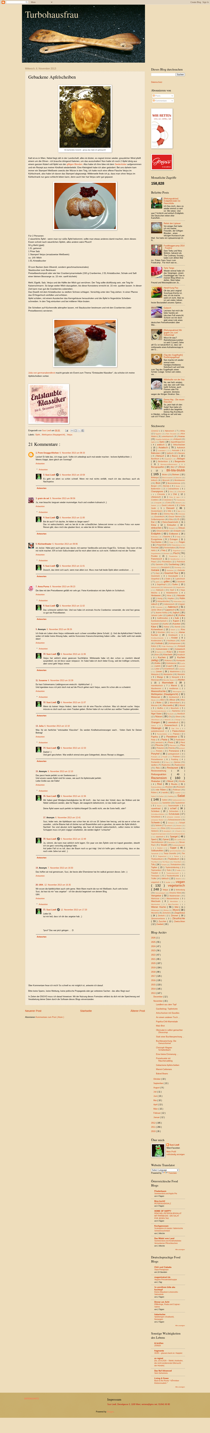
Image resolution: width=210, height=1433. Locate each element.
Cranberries (181, 500)
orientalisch (173, 722)
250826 (157, 1346)
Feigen (182, 542)
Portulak (154, 757)
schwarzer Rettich (157, 820)
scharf (174, 808)
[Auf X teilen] (79, 430)
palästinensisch (158, 731)
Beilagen (181, 459)
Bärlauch (160, 456)
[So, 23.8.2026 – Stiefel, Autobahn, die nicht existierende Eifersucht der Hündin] (168, 1363)
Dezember (158, 996)
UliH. (41, 885)
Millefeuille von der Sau (174, 379)
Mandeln (181, 674)
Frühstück (181, 562)
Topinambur (156, 870)
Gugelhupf (162, 584)
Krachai (159, 652)
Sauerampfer (174, 806)
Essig (178, 537)
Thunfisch (155, 862)
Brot (158, 483)
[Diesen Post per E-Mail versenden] (72, 430)
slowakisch (167, 831)
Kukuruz (168, 660)
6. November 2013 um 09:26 (59, 629)
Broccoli (166, 480)
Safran (161, 796)
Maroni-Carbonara (164, 1069)
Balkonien (156, 453)
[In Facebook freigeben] (82, 430)
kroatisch (181, 655)
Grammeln (156, 576)
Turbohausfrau (52, 14)
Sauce (160, 806)
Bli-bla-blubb (175, 470)
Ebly (171, 519)
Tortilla (178, 870)
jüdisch (170, 615)
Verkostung (180, 890)
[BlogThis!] (75, 430)
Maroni (174, 685)
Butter (178, 486)
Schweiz (171, 823)
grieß (158, 582)
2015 (153, 984)
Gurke (175, 584)
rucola (165, 792)
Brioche (179, 477)
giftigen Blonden (74, 164)
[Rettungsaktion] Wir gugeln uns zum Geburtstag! (173, 332)
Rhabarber (156, 781)
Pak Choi (176, 728)
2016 (153, 980)
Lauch (170, 666)
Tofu (153, 864)
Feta (163, 550)
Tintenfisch (178, 862)
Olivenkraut (155, 720)
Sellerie (158, 825)
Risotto (175, 784)
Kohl (183, 641)
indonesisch (169, 604)
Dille (170, 511)
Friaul (154, 562)
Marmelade (169, 682)
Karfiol (166, 624)
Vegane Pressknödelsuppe (165, 1279)
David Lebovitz (169, 505)
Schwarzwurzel (174, 820)
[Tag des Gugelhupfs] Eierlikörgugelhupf (173, 356)
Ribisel (170, 781)
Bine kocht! (159, 1201)
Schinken (156, 811)
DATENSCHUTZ (31, 1398)
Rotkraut (177, 790)
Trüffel (154, 878)
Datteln (154, 505)
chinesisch (156, 497)
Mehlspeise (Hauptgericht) (54, 435)
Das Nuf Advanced (163, 1371)
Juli (155, 1092)
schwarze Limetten (174, 817)
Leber (157, 669)
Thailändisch (174, 859)
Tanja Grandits (170, 853)
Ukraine (179, 878)
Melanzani (156, 697)
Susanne (43, 680)
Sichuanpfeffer (176, 828)
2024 (153, 946)
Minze (173, 700)
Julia (41, 726)
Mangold (176, 677)
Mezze (154, 700)
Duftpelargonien (158, 519)
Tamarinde (155, 853)
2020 (153, 963)
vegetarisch (176, 885)
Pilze (182, 745)
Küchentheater (45, 544)
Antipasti (178, 439)
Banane (181, 453)
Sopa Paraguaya (161, 1269)
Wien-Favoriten (174, 904)
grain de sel (43, 498)
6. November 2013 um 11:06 (73, 654)
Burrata (166, 486)
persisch (160, 742)
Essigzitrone (157, 539)
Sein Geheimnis (161, 1373)
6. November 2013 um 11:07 (73, 702)
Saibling (171, 796)
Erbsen (182, 528)
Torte (169, 870)
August (156, 1087)
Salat (181, 795)
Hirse (169, 595)
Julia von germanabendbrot (41, 373)
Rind (160, 784)
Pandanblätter (162, 734)
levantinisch (169, 669)
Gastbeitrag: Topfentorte (167, 1009)
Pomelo (160, 751)
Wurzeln (154, 913)
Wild (177, 907)
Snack (178, 831)
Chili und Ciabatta (162, 1267)
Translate (172, 1173)
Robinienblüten (156, 787)
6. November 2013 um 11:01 (72, 566)
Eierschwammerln (170, 522)
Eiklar (154, 525)
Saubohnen (180, 803)
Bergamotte (180, 461)
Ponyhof (156, 753)
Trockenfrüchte (173, 876)
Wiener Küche (159, 907)
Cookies (155, 500)
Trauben (155, 873)
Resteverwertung (161, 771)
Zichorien (166, 913)
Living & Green (161, 1378)
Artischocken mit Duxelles (167, 1013)
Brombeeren (179, 480)
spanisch (160, 837)
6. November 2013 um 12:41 (68, 817)
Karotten (177, 624)
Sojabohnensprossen (159, 834)
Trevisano (156, 876)
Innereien (160, 607)
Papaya (177, 734)
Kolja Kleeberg (168, 646)
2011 (153, 1127)
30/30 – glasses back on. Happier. (168, 1353)
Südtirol (160, 848)
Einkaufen (172, 525)
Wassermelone (173, 898)
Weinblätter (175, 901)
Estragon (174, 539)
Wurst (176, 910)
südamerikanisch (179, 845)
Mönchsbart (175, 703)
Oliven (178, 717)
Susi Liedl (50, 475)
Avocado (176, 450)
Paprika (155, 737)
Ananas (181, 436)
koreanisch (180, 649)
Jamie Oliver (156, 610)
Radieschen (180, 765)
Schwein (156, 822)
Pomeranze (174, 751)
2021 (153, 959)
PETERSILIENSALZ (162, 1203)
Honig (160, 598)
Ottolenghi (157, 728)
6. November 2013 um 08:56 (62, 498)
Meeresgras (177, 691)
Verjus (69, 435)
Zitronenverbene (158, 918)
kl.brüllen (158, 1343)
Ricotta (182, 781)
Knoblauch (173, 635)
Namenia (176, 711)
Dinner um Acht (161, 1302)
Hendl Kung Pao (171, 288)
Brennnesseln (167, 477)
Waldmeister (175, 896)
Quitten (154, 765)
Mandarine (168, 674)
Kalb (177, 618)
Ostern (154, 725)
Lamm (158, 666)
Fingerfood (177, 550)
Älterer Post (138, 1010)
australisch (162, 450)
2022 (153, 955)
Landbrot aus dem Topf (166, 1004)
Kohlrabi (159, 643)
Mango (160, 677)
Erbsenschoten (163, 531)
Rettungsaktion (161, 774)
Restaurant (173, 767)
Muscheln (175, 708)
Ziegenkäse (180, 913)
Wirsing (166, 910)
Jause (182, 610)
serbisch (169, 825)
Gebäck (154, 567)
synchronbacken (176, 851)
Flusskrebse (174, 556)
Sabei (153, 796)
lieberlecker (159, 1314)
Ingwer (182, 604)
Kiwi (172, 632)
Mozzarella (168, 705)
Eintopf (172, 528)
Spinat (166, 839)
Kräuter (182, 652)
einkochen (156, 527)
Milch (163, 700)
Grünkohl (181, 582)
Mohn (160, 702)
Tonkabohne (176, 864)
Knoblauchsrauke (158, 638)
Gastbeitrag (174, 564)
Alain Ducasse (171, 434)
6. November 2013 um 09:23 (62, 586)
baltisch (170, 453)
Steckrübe (172, 842)
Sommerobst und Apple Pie (165, 1193)
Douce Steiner (175, 517)
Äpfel (38, 435)
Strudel (164, 845)
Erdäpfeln (156, 533)
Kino (183, 629)
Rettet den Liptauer (172, 223)
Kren (157, 655)
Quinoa (177, 762)
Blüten (165, 475)
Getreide (181, 570)
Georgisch (165, 567)
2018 (153, 972)
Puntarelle (155, 762)
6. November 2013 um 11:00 (72, 517)
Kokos (154, 646)
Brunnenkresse (174, 483)
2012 (153, 1123)
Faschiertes (157, 542)
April (155, 1104)
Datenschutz (156, 82)
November (158, 1001)
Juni (155, 1096)
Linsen (159, 671)
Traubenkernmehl (173, 873)
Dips (179, 511)
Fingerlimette (156, 553)
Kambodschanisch (159, 621)
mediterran (174, 688)
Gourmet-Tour (171, 573)
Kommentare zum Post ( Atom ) (50, 1017)
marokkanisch (157, 685)
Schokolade (174, 814)
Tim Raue (166, 862)
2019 (153, 967)
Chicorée (161, 494)
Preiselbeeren (157, 759)
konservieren (162, 649)
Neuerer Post (33, 1010)
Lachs (183, 663)
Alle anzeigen (180, 1249)
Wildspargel (155, 910)
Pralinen (177, 757)
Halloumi (160, 590)
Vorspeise (156, 895)
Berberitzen (163, 461)
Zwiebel (160, 924)
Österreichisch (171, 725)
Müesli (182, 705)
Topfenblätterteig (172, 867)
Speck (154, 839)
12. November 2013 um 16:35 (57, 885)
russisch (178, 792)
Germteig (178, 567)
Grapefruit (155, 579)
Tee (183, 853)
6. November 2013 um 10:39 (60, 680)
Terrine (177, 856)
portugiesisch (174, 754)
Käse (154, 626)
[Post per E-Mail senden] (66, 430)
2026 (153, 938)
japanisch (170, 610)
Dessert (171, 508)
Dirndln (154, 514)
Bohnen (176, 474)
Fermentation (170, 548)
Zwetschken (179, 921)
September (158, 1083)
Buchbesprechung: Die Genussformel (166, 1042)
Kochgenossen (161, 1226)
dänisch (179, 503)
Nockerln (170, 714)
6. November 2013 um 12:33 (73, 748)
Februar (157, 1113)
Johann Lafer (157, 615)
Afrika (182, 431)
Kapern (176, 621)
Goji (158, 573)
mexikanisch (174, 697)
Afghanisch (170, 431)
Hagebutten (180, 587)
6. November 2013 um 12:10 (57, 726)
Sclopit (182, 823)
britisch (154, 480)
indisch (154, 604)
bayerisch (169, 459)
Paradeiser (172, 736)
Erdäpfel (178, 531)
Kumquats (180, 660)
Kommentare (161, 101)
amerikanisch (168, 436)
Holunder (181, 595)
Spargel (174, 836)
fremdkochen (175, 559)
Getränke (170, 570)
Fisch (176, 553)
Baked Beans (162, 1073)
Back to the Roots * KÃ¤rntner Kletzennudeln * (166, 1382)
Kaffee (182, 615)
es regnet (158, 1358)
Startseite (86, 1010)
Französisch (157, 559)
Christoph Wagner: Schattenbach (164, 1048)
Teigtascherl (163, 856)
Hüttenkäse (177, 601)
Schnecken (174, 811)
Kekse (167, 627)
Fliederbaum (160, 1191)
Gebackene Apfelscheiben (167, 1065)
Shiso (163, 828)
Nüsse (159, 716)
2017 (153, 976)
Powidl (165, 757)
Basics (175, 456)
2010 (153, 1131)
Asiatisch (163, 447)
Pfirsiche (159, 745)
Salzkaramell (177, 800)
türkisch (166, 878)
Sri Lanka (178, 839)
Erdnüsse (155, 537)
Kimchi (173, 629)
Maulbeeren (157, 688)
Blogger (110, 1412)
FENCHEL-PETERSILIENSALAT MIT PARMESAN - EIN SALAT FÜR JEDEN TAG (167, 1215)
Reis (158, 768)
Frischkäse (167, 562)
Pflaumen (173, 745)
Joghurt (176, 612)
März (155, 1109)
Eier (153, 522)
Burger (154, 486)
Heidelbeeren (172, 593)
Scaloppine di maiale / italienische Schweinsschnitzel (168, 1229)
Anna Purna (43, 586)
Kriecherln (168, 654)
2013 (153, 993)
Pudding (175, 759)
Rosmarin (181, 787)
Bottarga (155, 477)
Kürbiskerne (171, 663)
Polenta (171, 748)
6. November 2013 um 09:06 (65, 544)
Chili (175, 494)
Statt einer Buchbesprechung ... (170, 1037)
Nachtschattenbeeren (159, 711)
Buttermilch (156, 489)
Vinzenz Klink (175, 893)
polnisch (182, 748)
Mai (155, 1100)
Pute (167, 762)
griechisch (180, 579)
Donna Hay (169, 514)
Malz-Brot (160, 1026)
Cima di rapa (175, 497)
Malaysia (155, 674)
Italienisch (173, 607)
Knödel (175, 638)
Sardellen (166, 803)
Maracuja (155, 680)
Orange (178, 720)
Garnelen (160, 564)
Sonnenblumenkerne (177, 834)
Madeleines (175, 671)
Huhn (182, 598)
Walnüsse (156, 898)
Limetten (182, 669)
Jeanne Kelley (161, 613)
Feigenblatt (162, 545)
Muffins (160, 708)
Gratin (168, 579)
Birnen (182, 467)
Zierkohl (162, 916)
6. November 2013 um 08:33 (72, 453)
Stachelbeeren (157, 842)
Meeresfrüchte (158, 691)
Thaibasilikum (157, 859)
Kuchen (162, 657)
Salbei (165, 800)
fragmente (159, 1351)
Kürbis (158, 663)
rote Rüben (161, 790)
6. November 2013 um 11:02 (72, 606)
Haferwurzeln (168, 587)
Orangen (156, 722)
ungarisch (155, 882)
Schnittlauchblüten (158, 814)
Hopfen (171, 598)
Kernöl (178, 627)
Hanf (172, 590)
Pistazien (161, 748)
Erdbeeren (174, 534)
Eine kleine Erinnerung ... (167, 1054)
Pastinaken (180, 740)
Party (153, 740)
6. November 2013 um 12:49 (73, 839)
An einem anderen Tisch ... (168, 1017)
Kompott (181, 646)
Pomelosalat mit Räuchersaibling (164, 1059)
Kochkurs (171, 641)
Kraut (169, 652)
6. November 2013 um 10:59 (72, 475)
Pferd (182, 742)
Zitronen (175, 915)
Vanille (168, 882)
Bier (173, 467)
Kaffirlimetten (163, 618)
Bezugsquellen (158, 467)
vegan (180, 881)
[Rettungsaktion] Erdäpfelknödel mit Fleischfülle (172, 201)
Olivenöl (167, 720)
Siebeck (155, 831)
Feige (171, 542)
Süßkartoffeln (157, 850)
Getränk (155, 570)
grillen (167, 581)
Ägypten (158, 434)
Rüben (154, 792)
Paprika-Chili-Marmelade (167, 1021)
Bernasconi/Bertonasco (170, 464)
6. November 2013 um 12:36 (73, 796)
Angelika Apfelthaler (163, 439)
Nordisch (181, 714)
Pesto (171, 742)
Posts (157, 96)
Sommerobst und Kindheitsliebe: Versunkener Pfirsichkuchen (168, 1242)
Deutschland (157, 511)
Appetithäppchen (178, 442)
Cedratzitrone (174, 489)
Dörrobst (182, 514)
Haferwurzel (155, 587)
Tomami (164, 864)
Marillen (181, 680)
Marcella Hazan (169, 680)
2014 (153, 989)
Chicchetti (181, 491)
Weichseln (156, 901)
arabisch (161, 445)
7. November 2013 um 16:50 (60, 868)
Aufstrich (181, 447)
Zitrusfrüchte (178, 918)
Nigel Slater (156, 713)
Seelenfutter (121, 164)
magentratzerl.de (162, 1277)
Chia (172, 491)
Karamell (155, 624)
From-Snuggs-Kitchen (48, 453)
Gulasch (167, 308)
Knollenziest (156, 641)
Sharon (154, 828)
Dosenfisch (160, 517)
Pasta (164, 739)
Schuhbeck (156, 817)
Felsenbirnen (177, 545)
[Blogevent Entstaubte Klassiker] (48, 423)
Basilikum (155, 459)
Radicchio (166, 765)
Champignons (157, 491)
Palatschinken (178, 731)
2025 (153, 942)
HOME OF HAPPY (162, 1211)
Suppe (174, 847)
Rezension (160, 778)
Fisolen (155, 556)
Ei (179, 519)
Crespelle (158, 503)
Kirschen (162, 632)
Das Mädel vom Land (164, 1238)
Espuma (167, 537)
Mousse (154, 705)
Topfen (154, 867)
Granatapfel (174, 576)
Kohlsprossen (175, 643)
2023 (153, 950)
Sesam (179, 825)
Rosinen (169, 787)
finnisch (167, 553)
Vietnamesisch (160, 893)
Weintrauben (156, 904)
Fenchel (155, 547)
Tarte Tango (169, 268)
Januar (156, 1117)
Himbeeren (156, 595)
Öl (170, 717)
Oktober (157, 1079)
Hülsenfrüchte (163, 601)
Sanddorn (155, 803)
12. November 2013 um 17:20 (74, 910)
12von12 (155, 431)
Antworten (40, 463)
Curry (168, 503)
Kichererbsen (157, 629)
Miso (183, 700)
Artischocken (179, 445)
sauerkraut (156, 808)
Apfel (153, 442)
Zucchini (163, 921)
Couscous (167, 500)
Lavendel (181, 666)
